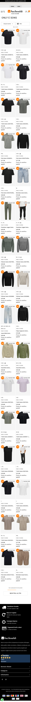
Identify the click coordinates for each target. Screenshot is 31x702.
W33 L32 (3, 328)
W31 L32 (3, 326)
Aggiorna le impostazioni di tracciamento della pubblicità (15, 691)
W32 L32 (8, 326)
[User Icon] (26, 12)
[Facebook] (2, 679)
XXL (2, 153)
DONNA (12, 6)
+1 (5, 50)
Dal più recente (7, 23)
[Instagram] (6, 679)
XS (16, 50)
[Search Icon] (4, 12)
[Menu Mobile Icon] (2, 12)
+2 (20, 153)
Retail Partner (27, 689)
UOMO (18, 6)
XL (20, 50)
